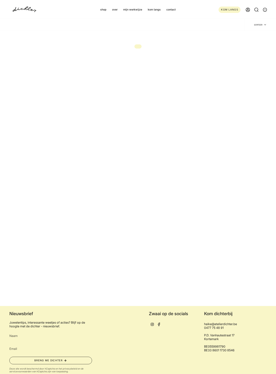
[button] (103, 9)
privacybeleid (70, 368)
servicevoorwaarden (20, 371)
